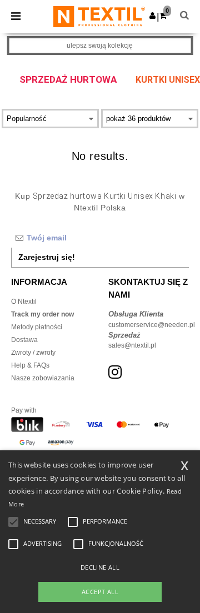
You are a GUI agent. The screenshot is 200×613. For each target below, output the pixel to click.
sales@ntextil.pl (132, 345)
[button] (152, 15)
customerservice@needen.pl (151, 325)
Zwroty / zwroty (33, 352)
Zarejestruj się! (46, 257)
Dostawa (24, 340)
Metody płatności (36, 327)
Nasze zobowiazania (42, 378)
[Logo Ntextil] (99, 16)
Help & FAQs (30, 365)
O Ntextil (24, 301)
